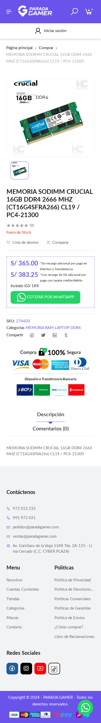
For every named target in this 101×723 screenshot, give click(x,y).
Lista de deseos (25, 243)
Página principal (19, 48)
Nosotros (14, 580)
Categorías (15, 328)
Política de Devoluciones (74, 589)
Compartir (14, 335)
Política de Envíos (69, 618)
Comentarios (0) (51, 428)
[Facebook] (32, 335)
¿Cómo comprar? (68, 627)
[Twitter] (43, 335)
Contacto (14, 627)
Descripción (50, 414)
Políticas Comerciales (72, 599)
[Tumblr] (66, 335)
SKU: (10, 321)
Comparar (60, 243)
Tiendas (13, 599)
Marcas (12, 618)
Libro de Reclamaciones (74, 637)
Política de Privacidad (72, 580)
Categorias (15, 608)
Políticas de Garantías (72, 608)
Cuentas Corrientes (22, 589)
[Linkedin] (54, 335)
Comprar (46, 48)
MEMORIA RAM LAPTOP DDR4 (53, 328)
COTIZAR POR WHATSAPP (50, 297)
